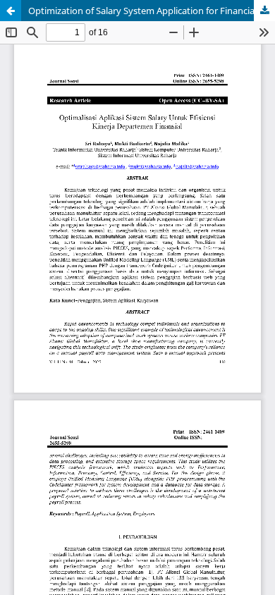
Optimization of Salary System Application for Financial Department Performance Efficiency (151, 10)
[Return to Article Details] (10, 10)
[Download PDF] (264, 10)
